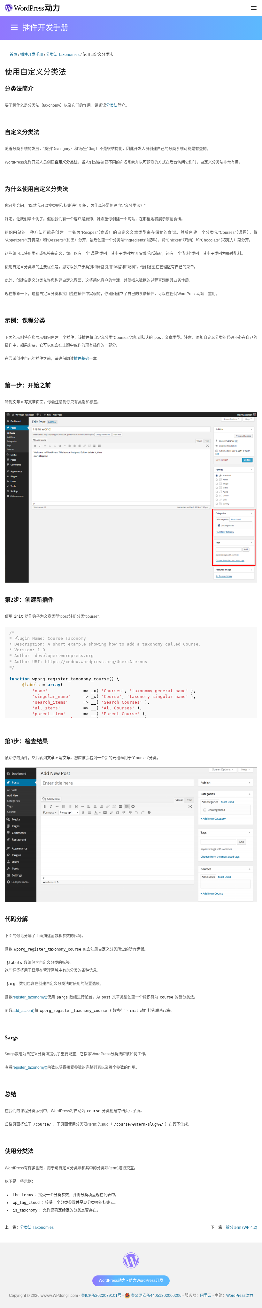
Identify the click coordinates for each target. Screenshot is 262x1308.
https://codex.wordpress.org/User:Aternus (96, 661)
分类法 (112, 105)
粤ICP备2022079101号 (101, 1295)
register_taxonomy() (29, 997)
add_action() (23, 1010)
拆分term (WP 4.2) (241, 1227)
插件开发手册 (31, 54)
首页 (13, 54)
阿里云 (206, 1295)
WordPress (36, 8)
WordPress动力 (239, 1295)
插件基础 (81, 358)
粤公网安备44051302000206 (156, 1295)
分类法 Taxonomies (63, 54)
